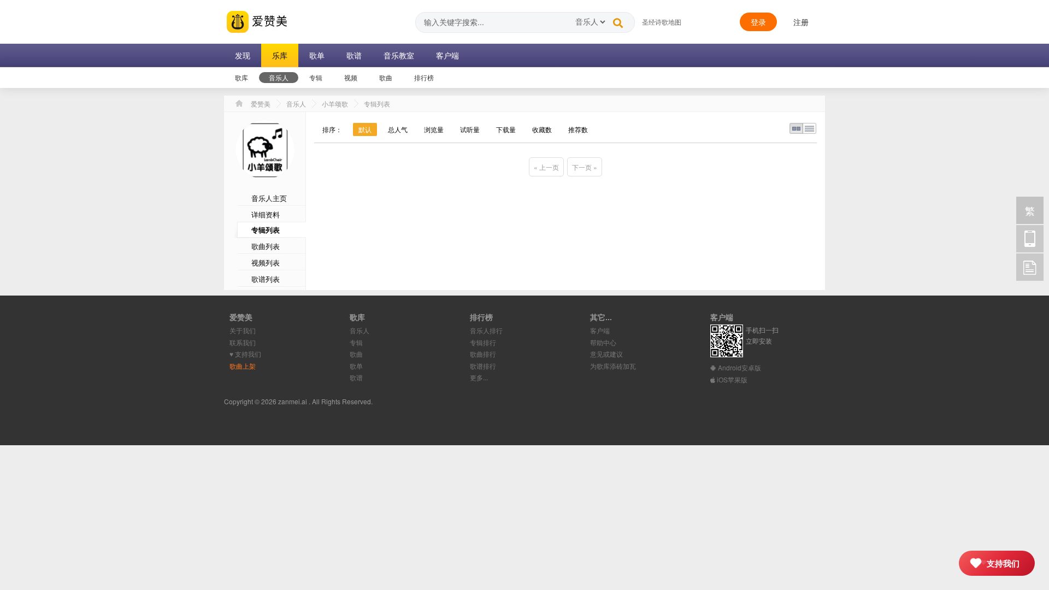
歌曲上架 (242, 365)
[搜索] (618, 20)
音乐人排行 (486, 330)
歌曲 (356, 353)
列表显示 (809, 128)
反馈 (1030, 267)
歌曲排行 (483, 353)
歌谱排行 (483, 365)
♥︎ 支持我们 (245, 353)
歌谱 (356, 377)
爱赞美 (268, 20)
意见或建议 (606, 353)
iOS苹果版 (731, 379)
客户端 (600, 330)
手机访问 (1030, 238)
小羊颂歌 (335, 103)
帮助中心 (603, 342)
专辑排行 (483, 342)
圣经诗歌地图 (661, 21)
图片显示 (796, 128)
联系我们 (242, 342)
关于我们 (242, 330)
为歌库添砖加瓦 (613, 365)
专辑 (356, 342)
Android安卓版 (738, 367)
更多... (479, 377)
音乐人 (296, 103)
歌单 (356, 365)
